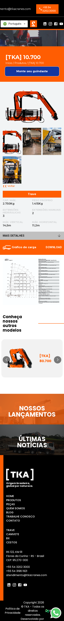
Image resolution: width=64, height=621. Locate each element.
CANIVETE (12, 534)
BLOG (9, 512)
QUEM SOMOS (15, 508)
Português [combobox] (14, 23)
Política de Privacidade (12, 611)
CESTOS (11, 542)
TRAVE (10, 530)
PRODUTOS (13, 500)
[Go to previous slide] (6, 359)
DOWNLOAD (53, 247)
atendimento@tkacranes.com (26, 575)
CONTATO (13, 521)
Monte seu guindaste (32, 71)
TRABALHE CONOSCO (20, 516)
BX (8, 538)
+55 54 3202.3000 (49, 9)
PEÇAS (10, 504)
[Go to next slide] (57, 359)
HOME (10, 496)
